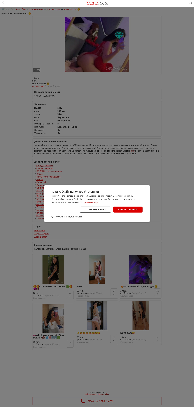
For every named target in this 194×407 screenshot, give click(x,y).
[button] (66, 216)
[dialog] (97, 203)
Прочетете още (90, 202)
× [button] (145, 188)
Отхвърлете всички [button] (95, 209)
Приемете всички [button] (128, 209)
